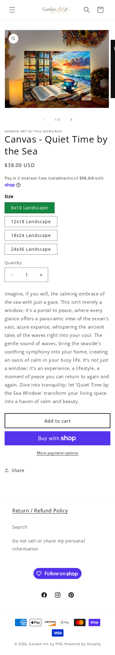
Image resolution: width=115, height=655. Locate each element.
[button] (12, 10)
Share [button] (18, 470)
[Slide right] (71, 119)
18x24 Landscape (31, 235)
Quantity (13, 262)
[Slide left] (44, 119)
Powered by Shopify (82, 644)
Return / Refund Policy (40, 510)
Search (20, 527)
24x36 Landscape (31, 249)
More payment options (58, 452)
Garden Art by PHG (46, 644)
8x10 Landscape (29, 208)
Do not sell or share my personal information (48, 544)
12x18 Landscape (31, 221)
